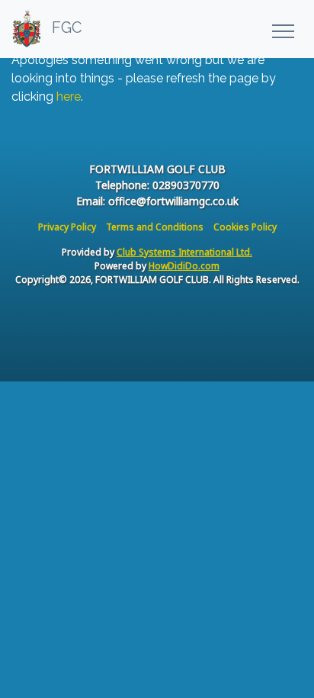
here (68, 96)
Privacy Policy (67, 226)
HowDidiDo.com (184, 265)
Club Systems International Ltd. (184, 252)
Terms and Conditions (154, 226)
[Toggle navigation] (282, 29)
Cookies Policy (245, 226)
